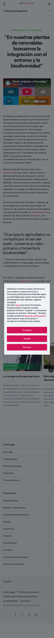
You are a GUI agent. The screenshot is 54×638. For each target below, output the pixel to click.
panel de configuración (35, 316)
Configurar (27, 330)
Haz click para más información (24, 305)
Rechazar (27, 347)
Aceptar (27, 338)
